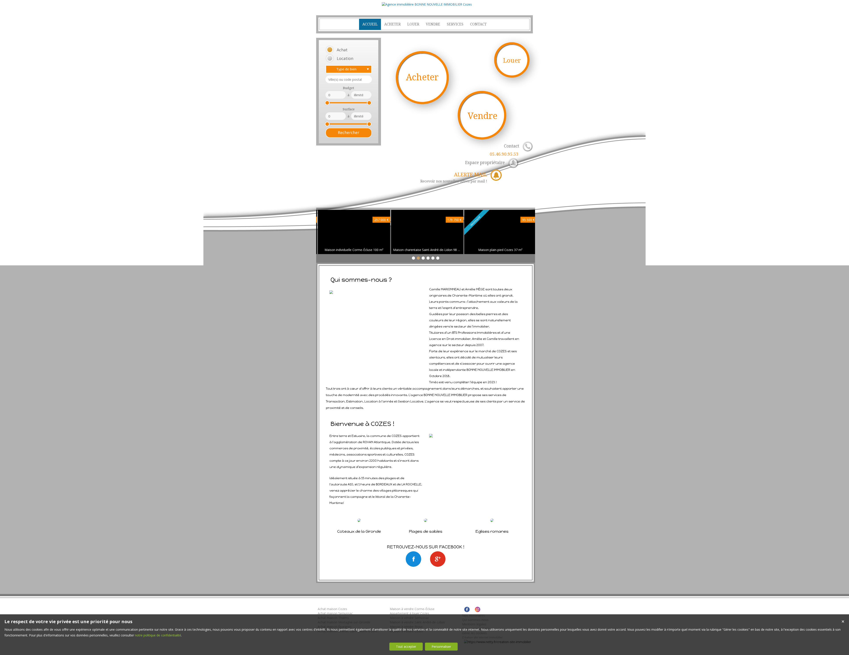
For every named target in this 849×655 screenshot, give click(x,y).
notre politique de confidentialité (158, 635)
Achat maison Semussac (335, 613)
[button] (343, 50)
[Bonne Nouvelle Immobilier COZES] (413, 559)
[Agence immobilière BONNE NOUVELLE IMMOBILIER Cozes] (427, 4)
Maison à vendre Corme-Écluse (412, 609)
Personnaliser (441, 646)
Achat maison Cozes (332, 609)
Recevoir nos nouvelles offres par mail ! (453, 177)
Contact (504, 150)
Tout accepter (406, 646)
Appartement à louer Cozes (409, 613)
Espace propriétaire (485, 162)
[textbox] (348, 79)
